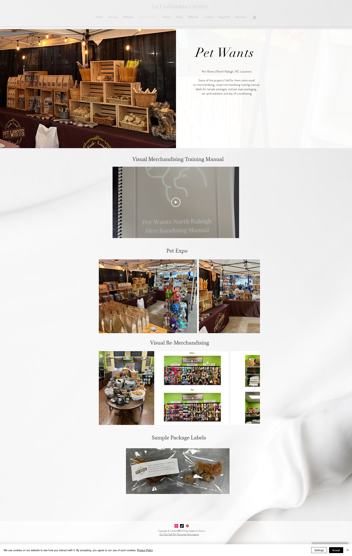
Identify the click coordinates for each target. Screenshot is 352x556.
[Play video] (175, 202)
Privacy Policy (145, 550)
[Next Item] (254, 296)
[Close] (347, 550)
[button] (254, 17)
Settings (319, 550)
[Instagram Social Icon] (176, 526)
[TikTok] (182, 526)
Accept (336, 550)
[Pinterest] (187, 526)
